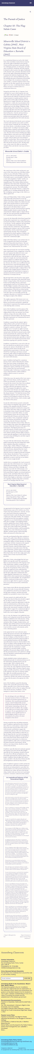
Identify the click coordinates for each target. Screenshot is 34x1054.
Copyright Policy (22, 1048)
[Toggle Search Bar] (22, 3)
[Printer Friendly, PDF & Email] (11, 35)
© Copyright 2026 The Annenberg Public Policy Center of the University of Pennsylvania (17, 1049)
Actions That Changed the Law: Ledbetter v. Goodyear (14, 1027)
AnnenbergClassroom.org (9, 1043)
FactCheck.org (27, 1041)
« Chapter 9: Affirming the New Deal (10, 935)
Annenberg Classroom (8, 3)
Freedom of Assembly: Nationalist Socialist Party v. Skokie (16, 1002)
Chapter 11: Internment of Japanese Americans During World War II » (25, 936)
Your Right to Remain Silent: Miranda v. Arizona (15, 1008)
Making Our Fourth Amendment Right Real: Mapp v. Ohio (16, 1011)
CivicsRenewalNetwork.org (9, 1045)
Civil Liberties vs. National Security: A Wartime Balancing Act (15, 1022)
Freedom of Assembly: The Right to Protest (14, 1017)
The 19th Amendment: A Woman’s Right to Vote (15, 1005)
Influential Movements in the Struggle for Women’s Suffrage (16, 1019)
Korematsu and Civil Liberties (10, 1007)
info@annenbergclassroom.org (10, 968)
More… (3, 1030)
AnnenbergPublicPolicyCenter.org (11, 1041)
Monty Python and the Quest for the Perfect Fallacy (16, 1025)
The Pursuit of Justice (14, 19)
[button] (30, 3)
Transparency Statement (6, 1048)
